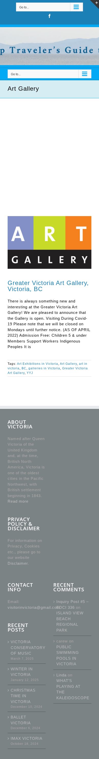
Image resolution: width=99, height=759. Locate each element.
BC (24, 368)
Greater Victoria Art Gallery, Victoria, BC (48, 286)
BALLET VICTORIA (21, 720)
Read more (18, 501)
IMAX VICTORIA (26, 738)
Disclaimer (18, 563)
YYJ (30, 373)
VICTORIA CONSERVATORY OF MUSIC (27, 647)
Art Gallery (68, 364)
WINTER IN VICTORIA (22, 672)
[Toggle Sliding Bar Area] (94, 4)
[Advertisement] (49, 150)
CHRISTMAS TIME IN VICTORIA (23, 696)
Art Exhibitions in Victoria (37, 364)
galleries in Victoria (44, 368)
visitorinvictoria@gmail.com (34, 607)
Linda (61, 675)
